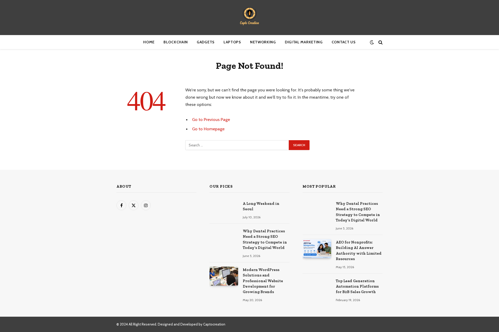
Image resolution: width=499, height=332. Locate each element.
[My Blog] (249, 17)
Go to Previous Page (211, 119)
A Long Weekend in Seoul (261, 206)
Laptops (232, 42)
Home (149, 42)
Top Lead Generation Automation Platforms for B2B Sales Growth (357, 286)
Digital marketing (304, 42)
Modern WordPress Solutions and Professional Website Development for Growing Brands (263, 280)
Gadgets (206, 42)
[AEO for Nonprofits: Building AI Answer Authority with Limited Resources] (317, 248)
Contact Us (344, 42)
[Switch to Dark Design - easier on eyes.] (372, 42)
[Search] (380, 42)
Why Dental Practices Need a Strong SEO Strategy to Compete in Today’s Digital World (265, 239)
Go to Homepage (208, 128)
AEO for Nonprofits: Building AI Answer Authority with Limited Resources (359, 250)
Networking (263, 42)
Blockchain (175, 42)
